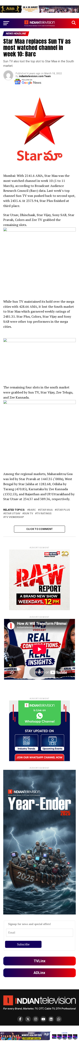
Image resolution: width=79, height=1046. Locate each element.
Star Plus (63, 510)
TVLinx (39, 961)
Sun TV (28, 513)
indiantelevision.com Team (35, 76)
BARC (32, 510)
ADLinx (39, 973)
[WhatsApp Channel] (59, 1019)
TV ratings (44, 513)
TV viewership (14, 517)
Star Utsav (12, 513)
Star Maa (46, 510)
